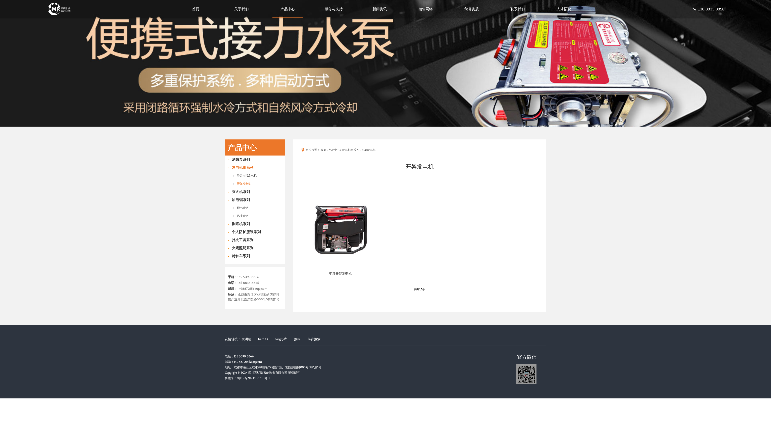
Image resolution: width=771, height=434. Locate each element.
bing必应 (281, 339)
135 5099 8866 (248, 277)
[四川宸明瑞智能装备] (63, 9)
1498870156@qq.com (252, 289)
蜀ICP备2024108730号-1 (253, 378)
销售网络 (425, 9)
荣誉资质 (471, 9)
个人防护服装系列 (246, 232)
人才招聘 (564, 9)
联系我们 (517, 9)
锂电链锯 (242, 208)
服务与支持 (334, 9)
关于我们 (241, 9)
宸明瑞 (246, 339)
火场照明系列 (243, 248)
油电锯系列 (241, 200)
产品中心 (287, 9)
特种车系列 (241, 256)
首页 (195, 9)
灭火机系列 (241, 191)
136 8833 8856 (711, 9)
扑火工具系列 (243, 240)
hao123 (263, 339)
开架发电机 (244, 183)
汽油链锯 (242, 216)
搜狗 (297, 339)
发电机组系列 (243, 167)
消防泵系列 (241, 159)
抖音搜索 (314, 339)
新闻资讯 (379, 9)
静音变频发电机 (247, 175)
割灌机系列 (241, 224)
